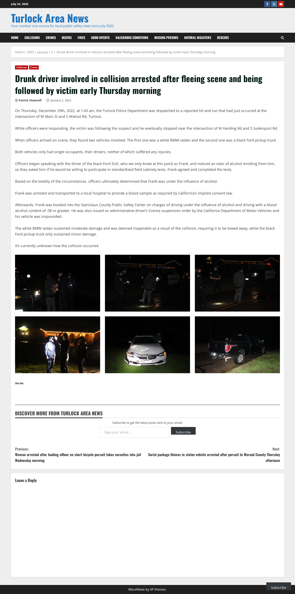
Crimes (51, 37)
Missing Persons (166, 37)
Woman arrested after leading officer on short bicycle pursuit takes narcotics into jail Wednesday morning (78, 454)
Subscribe (183, 432)
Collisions (32, 37)
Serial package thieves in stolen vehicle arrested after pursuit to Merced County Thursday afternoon (214, 454)
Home (14, 37)
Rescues (223, 37)
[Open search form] (282, 38)
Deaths (67, 37)
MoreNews (136, 589)
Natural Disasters (197, 37)
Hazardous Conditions (132, 37)
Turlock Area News (49, 17)
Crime (34, 67)
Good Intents (100, 37)
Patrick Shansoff (30, 100)
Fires (81, 37)
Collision (21, 67)
